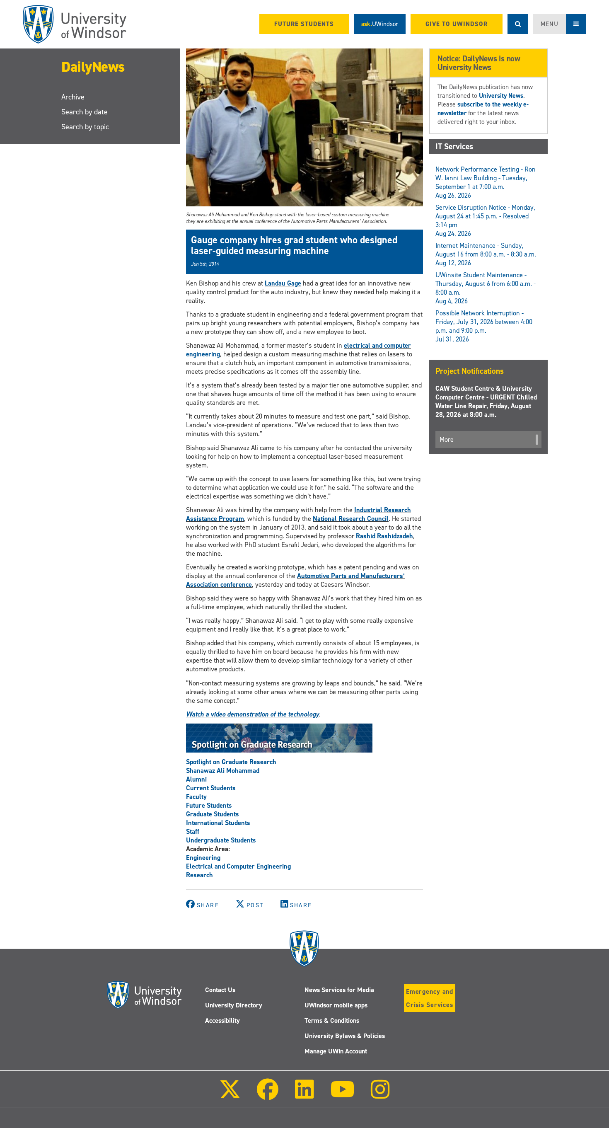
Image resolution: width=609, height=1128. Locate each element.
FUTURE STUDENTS (304, 24)
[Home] (74, 24)
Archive (73, 97)
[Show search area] (518, 24)
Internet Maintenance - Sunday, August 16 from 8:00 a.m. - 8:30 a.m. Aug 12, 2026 (485, 254)
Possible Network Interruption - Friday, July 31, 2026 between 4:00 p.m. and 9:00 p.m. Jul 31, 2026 (483, 326)
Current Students (211, 788)
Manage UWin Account (335, 1051)
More (447, 439)
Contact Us (220, 989)
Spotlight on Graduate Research (231, 762)
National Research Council (351, 518)
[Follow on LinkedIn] (304, 1095)
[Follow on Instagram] (380, 1095)
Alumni (196, 779)
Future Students (209, 805)
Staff (192, 831)
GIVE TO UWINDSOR (456, 24)
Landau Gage (283, 283)
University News (501, 95)
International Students (218, 822)
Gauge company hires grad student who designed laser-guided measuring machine (294, 245)
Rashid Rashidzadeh (384, 536)
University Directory (233, 1005)
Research (199, 875)
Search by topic (85, 127)
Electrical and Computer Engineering (238, 866)
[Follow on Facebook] (267, 1095)
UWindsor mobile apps (335, 1005)
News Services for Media (339, 989)
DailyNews (93, 66)
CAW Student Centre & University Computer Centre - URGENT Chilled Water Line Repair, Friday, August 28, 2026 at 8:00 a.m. (486, 401)
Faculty (196, 796)
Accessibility (222, 1020)
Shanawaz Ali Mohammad (222, 770)
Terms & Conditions (331, 1020)
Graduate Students (212, 814)
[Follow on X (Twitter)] (230, 1095)
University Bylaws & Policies (344, 1035)
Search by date (84, 112)
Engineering (203, 857)
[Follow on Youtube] (342, 1095)
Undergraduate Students (221, 840)
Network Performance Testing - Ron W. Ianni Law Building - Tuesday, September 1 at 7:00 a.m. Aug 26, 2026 (485, 182)
